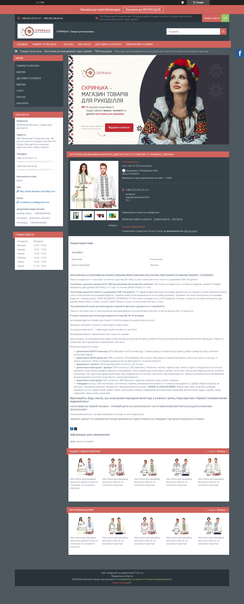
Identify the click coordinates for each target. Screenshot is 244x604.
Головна (22, 44)
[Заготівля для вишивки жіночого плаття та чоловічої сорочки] (116, 467)
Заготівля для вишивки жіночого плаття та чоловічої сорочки (115, 482)
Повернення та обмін (139, 44)
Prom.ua (139, 573)
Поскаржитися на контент (130, 579)
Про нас (69, 44)
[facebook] (71, 429)
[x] (75, 429)
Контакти (84, 44)
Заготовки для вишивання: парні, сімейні (68, 51)
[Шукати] (223, 31)
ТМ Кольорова (103, 51)
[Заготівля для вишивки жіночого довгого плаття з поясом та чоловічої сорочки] (84, 467)
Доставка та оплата (108, 44)
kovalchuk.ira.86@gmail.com (34, 202)
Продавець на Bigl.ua (122, 576)
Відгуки (21, 72)
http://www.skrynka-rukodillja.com (37, 191)
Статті (20, 90)
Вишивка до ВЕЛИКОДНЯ (143, 9)
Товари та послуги (44, 44)
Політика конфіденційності (158, 579)
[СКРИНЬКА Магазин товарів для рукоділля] (35, 31)
